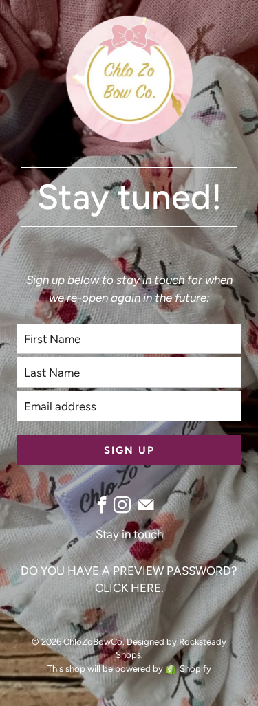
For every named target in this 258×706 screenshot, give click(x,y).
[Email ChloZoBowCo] (145, 505)
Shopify (195, 668)
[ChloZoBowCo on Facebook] (102, 505)
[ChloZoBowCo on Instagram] (122, 505)
